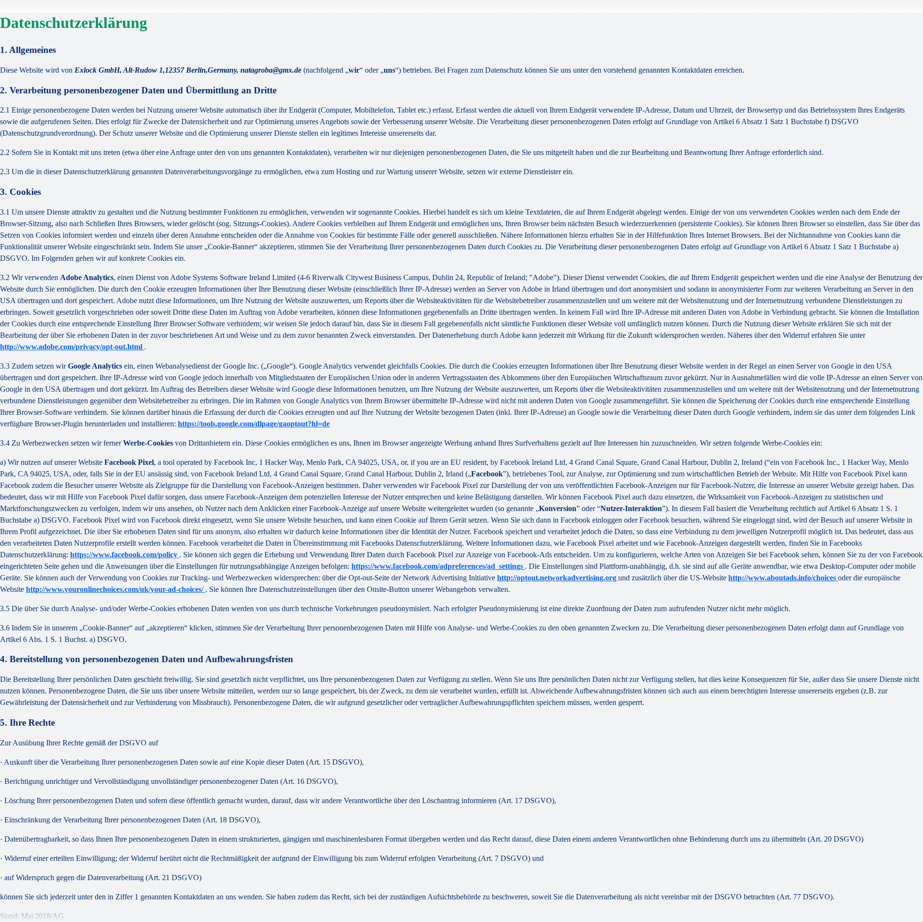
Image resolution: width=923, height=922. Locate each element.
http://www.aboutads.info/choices (783, 578)
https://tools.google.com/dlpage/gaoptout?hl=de (254, 424)
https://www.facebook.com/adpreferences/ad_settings (438, 566)
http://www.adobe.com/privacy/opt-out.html (72, 347)
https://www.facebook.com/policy (124, 555)
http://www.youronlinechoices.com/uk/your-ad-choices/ (115, 589)
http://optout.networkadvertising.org (557, 578)
